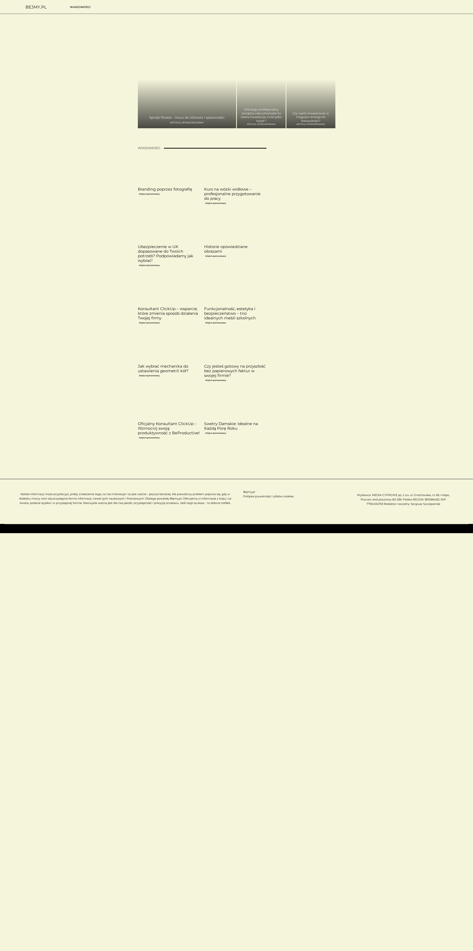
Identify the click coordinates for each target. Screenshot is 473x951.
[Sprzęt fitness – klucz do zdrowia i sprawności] (187, 87)
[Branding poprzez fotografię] (169, 169)
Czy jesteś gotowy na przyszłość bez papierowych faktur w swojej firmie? (235, 371)
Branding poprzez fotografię (165, 189)
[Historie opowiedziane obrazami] (235, 227)
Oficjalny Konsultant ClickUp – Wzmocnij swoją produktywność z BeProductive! (169, 428)
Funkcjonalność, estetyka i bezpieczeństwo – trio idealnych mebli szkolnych (230, 313)
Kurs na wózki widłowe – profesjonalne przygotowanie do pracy (232, 194)
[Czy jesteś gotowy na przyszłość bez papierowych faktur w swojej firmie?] (235, 346)
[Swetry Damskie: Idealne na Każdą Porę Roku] (235, 404)
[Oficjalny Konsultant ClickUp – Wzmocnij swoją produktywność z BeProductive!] (169, 404)
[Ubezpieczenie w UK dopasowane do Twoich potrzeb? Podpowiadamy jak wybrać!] (169, 227)
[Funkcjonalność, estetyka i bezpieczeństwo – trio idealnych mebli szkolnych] (235, 289)
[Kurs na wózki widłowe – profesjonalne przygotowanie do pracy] (235, 169)
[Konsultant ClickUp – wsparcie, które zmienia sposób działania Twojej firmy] (169, 289)
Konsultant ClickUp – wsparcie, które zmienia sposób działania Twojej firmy (168, 313)
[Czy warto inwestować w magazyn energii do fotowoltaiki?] (310, 87)
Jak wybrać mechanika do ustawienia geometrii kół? (163, 368)
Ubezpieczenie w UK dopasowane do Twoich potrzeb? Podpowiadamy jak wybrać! (165, 253)
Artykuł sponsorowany (187, 122)
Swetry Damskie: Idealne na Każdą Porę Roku (231, 426)
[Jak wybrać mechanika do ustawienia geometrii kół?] (169, 346)
